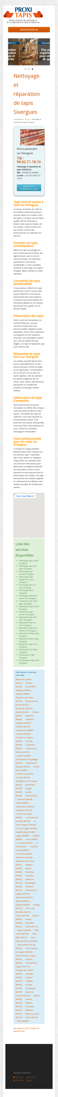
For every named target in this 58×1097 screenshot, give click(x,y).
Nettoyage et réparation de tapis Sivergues (26, 94)
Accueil (27, 119)
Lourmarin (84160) (24, 854)
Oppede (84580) (23, 904)
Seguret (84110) (23, 966)
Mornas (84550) (23, 901)
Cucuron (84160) (23, 777)
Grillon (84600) (22, 803)
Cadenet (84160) (23, 726)
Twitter (31, 1077)
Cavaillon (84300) (23, 755)
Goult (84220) (31, 795)
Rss (30, 1080)
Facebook (19, 1077)
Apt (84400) (30, 686)
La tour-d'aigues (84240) (26, 828)
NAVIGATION (28, 29)
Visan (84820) (23, 1021)
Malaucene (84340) (24, 857)
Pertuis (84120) (22, 915)
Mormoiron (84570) (24, 897)
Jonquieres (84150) (24, 810)
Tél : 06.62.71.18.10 (29, 160)
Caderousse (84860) (24, 730)
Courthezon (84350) (24, 774)
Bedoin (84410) (22, 712)
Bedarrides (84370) (24, 708)
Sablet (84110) (31, 926)
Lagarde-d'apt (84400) (25, 832)
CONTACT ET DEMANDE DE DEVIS (29, 187)
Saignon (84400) (24, 930)
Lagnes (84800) (22, 835)
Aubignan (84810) (23, 690)
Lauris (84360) (31, 839)
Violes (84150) (31, 1017)
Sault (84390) (31, 963)
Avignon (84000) (23, 694)
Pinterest (19, 1080)
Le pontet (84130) (25, 843)
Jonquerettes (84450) (25, 806)
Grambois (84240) (25, 799)
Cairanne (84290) (23, 734)
